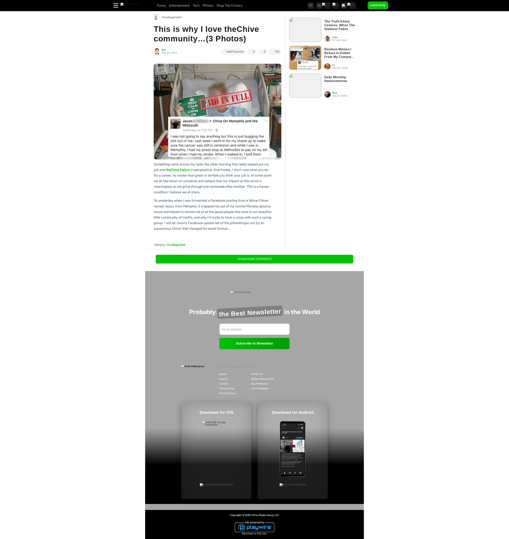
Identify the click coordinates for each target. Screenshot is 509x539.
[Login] (394, 5)
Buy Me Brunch (259, 383)
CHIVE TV (257, 374)
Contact (224, 383)
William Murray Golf (262, 378)
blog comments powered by (175, 250)
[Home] (156, 17)
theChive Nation (178, 170)
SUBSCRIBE (378, 5)
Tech (196, 5)
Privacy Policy (227, 393)
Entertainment (179, 5)
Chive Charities (259, 388)
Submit (223, 378)
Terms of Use (226, 388)
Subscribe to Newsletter (254, 343)
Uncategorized (171, 17)
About (223, 374)
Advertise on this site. (254, 533)
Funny (161, 5)
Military (208, 5)
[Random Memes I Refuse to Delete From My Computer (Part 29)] (305, 58)
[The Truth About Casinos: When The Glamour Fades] (305, 30)
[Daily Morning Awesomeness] (305, 86)
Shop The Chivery (230, 5)
